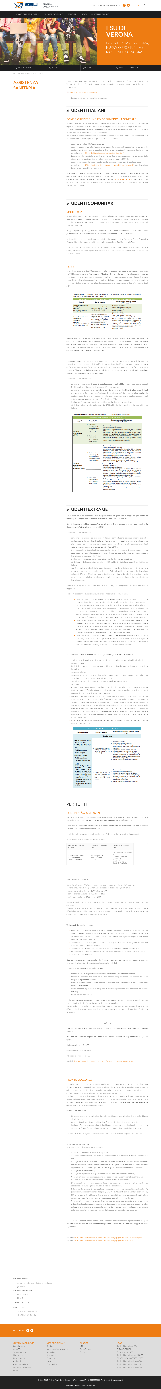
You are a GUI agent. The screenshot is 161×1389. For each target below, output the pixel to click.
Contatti (72, 14)
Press (49, 1361)
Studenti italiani (20, 1278)
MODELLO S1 (23, 1294)
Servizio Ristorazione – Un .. (127, 1346)
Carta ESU (90, 68)
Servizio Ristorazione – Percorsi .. (129, 1364)
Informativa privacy (73, 1385)
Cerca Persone (52, 1358)
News (84, 14)
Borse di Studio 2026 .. (125, 1352)
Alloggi (55, 68)
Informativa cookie (88, 1385)
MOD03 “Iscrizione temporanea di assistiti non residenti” (108, 165)
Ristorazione (24, 68)
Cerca (82, 1352)
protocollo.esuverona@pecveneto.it (105, 5)
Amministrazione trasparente (57, 1349)
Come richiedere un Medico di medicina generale (34, 1285)
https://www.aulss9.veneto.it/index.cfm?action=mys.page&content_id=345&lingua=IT (108, 1237)
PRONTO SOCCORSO (27, 1315)
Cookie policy (52, 1364)
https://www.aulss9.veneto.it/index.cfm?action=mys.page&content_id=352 (104, 1240)
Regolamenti (51, 1355)
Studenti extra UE (21, 1302)
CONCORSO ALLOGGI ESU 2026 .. (130, 1358)
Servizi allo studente (23, 1343)
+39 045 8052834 (93, 1380)
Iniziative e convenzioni (22, 1367)
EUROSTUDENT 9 (124, 1349)
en (138, 5)
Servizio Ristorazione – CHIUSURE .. (130, 1355)
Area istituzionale (53, 14)
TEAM (20, 1298)
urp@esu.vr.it (118, 1380)
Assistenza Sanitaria (129, 68)
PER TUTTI (18, 1307)
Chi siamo (50, 1346)
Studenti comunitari (22, 1290)
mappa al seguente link (123, 179)
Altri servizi (17, 1361)
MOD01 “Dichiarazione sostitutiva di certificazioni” (103, 153)
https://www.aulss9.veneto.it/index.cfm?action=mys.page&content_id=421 (104, 1061)
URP (81, 1346)
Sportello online (100, 14)
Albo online (51, 1352)
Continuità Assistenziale (28, 1311)
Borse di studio (19, 1358)
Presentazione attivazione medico (83, 92)
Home (16, 73)
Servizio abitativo (19, 1352)
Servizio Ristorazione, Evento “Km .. (130, 1361)
